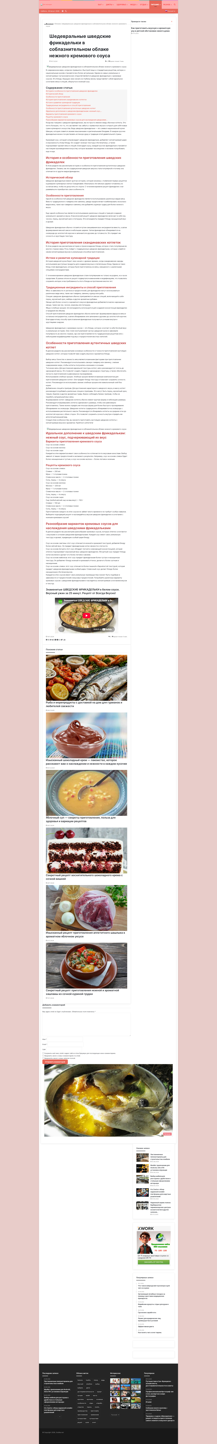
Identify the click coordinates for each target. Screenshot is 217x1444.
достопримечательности (86, 1391)
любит (88, 1395)
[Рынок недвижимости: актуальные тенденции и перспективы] (136, 1406)
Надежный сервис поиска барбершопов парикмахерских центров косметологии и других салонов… (160, 1207)
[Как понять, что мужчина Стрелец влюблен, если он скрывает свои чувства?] (125, 1393)
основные (99, 1399)
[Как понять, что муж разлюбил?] (115, 1381)
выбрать (80, 1388)
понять (97, 1407)
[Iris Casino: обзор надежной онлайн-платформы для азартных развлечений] (142, 1192)
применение (95, 1415)
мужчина (81, 1399)
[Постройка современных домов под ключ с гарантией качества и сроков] (125, 1400)
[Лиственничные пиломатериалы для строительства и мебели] (142, 1157)
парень (89, 1407)
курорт (99, 1391)
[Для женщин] (46, 5)
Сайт (44, 1049)
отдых (91, 1403)
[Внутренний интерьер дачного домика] (136, 1387)
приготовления (83, 1415)
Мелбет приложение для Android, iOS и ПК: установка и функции (160, 1167)
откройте (99, 1403)
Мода (133, 5)
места (95, 1395)
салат (87, 1422)
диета (88, 1388)
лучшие (80, 1395)
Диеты (109, 5)
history (96, 1380)
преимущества (82, 1411)
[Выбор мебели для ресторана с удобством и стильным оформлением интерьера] (142, 1179)
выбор (97, 1384)
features (80, 1380)
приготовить (95, 1411)
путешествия (94, 1418)
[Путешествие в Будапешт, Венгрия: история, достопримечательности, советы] (125, 1387)
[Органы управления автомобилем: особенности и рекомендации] (125, 1406)
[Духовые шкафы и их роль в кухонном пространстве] (115, 1406)
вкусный (80, 1384)
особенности (82, 1403)
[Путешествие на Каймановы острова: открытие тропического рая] (136, 1381)
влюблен (89, 1384)
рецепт (80, 1422)
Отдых (143, 5)
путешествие (82, 1418)
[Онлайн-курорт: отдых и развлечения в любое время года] (136, 1393)
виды (103, 1380)
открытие (81, 1407)
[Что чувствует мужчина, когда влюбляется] (115, 1400)
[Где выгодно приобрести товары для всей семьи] (115, 1387)
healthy (88, 1380)
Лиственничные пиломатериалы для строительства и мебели (160, 1156)
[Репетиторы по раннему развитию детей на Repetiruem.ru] (115, 1393)
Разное (166, 5)
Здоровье (121, 5)
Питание (155, 5)
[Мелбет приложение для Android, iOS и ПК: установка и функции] (142, 1168)
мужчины (90, 1399)
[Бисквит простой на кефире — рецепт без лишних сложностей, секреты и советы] (136, 1400)
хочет (94, 1422)
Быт (100, 5)
